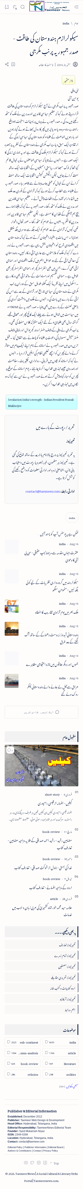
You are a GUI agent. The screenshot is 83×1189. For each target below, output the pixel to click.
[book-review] (51, 831)
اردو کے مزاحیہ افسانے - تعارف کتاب (50, 887)
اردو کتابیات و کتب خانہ (62, 987)
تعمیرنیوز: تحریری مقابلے (63, 977)
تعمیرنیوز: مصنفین (66, 966)
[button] (10, 750)
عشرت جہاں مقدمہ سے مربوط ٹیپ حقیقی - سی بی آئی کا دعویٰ (51, 556)
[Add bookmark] (13, 64)
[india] (72, 517)
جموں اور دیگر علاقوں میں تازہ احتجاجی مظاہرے (52, 663)
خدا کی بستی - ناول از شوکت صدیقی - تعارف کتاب (43, 867)
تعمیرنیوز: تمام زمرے (64, 955)
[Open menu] (76, 7)
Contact (37, 1150)
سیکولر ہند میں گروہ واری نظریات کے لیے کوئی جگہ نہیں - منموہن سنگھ (52, 585)
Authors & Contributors (19, 1150)
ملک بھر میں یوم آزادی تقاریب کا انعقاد (56, 611)
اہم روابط (70, 1009)
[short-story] (52, 793)
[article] (54, 898)
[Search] (22, 7)
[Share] (7, 64)
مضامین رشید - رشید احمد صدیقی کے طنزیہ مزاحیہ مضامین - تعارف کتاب (40, 843)
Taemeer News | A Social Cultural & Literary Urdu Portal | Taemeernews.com (46, 1177)
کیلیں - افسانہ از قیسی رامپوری (55, 802)
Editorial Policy (15, 1147)
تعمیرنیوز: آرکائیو (67, 998)
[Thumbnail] (12, 547)
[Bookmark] (6, 6)
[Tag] (62, 543)
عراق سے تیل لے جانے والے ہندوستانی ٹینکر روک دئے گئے (52, 690)
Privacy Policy (50, 1150)
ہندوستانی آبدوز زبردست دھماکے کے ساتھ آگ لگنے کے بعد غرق (51, 638)
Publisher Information (35, 1147)
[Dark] (14, 7)
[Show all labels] (68, 1085)
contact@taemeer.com (43, 490)
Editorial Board (55, 1147)
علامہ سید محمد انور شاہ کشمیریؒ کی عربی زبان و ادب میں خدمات (42, 910)
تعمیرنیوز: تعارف (67, 944)
